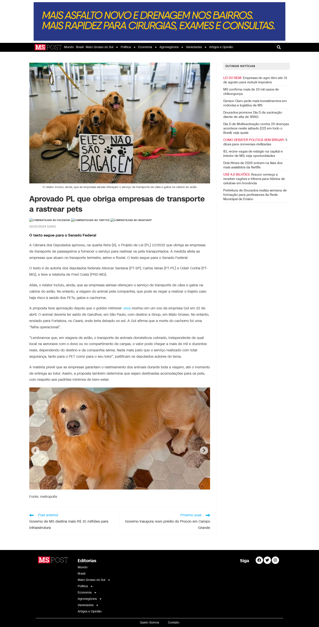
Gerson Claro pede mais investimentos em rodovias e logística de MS (255, 103)
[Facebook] (259, 560)
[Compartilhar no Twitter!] (90, 220)
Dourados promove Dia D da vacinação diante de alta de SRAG (252, 114)
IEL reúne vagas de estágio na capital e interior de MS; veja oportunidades (253, 153)
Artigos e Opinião (221, 47)
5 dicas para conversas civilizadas (255, 142)
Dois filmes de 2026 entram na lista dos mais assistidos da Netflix (252, 165)
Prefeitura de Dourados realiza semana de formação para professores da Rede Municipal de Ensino (255, 194)
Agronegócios (169, 47)
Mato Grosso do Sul (99, 47)
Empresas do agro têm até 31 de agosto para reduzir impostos (255, 80)
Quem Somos (149, 622)
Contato (173, 622)
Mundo (69, 47)
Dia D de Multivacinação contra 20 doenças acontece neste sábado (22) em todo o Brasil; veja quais (256, 128)
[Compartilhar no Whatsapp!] (131, 220)
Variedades (194, 47)
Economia (145, 47)
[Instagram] (275, 560)
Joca (127, 308)
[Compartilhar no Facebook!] (49, 220)
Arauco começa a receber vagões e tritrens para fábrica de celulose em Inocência (254, 178)
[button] (279, 47)
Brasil (80, 47)
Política (126, 47)
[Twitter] (267, 560)
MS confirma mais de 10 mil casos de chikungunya (251, 91)
